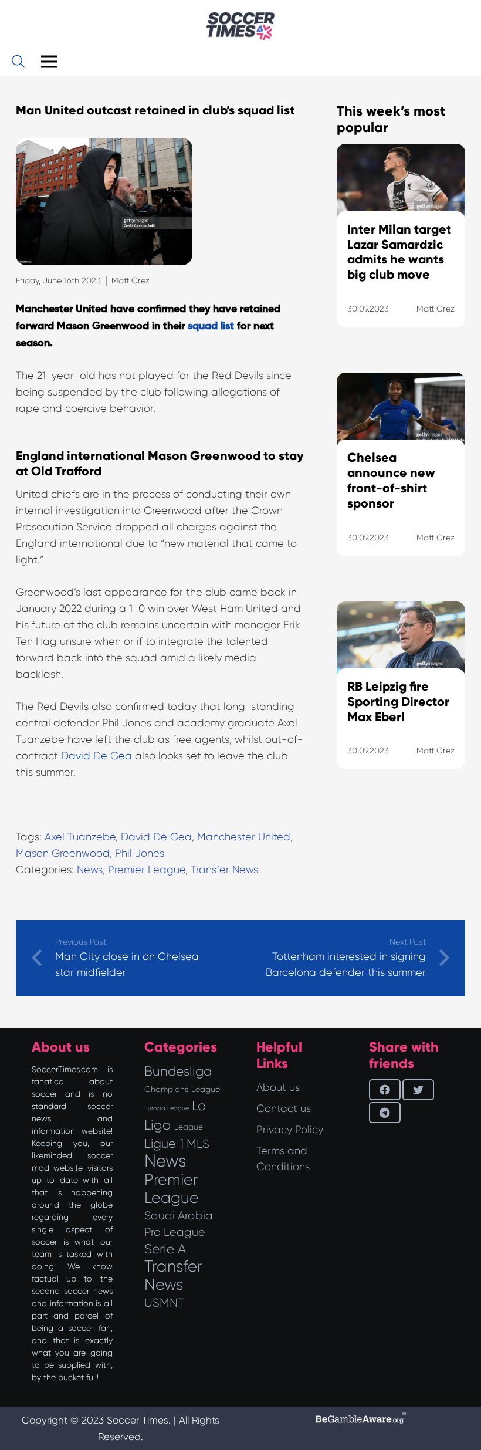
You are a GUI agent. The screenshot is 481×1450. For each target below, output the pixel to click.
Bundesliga (178, 1071)
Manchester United (243, 837)
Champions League (182, 1089)
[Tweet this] (418, 1089)
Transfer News (224, 870)
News (90, 870)
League (188, 1127)
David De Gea (96, 756)
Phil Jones (139, 853)
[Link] (240, 26)
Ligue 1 (164, 1143)
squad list (211, 326)
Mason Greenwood (63, 853)
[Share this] (385, 1089)
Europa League (166, 1108)
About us (278, 1087)
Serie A (165, 1248)
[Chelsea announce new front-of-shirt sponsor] (401, 479)
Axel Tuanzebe (80, 837)
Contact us (283, 1108)
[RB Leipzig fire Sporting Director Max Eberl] (401, 700)
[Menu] (49, 61)
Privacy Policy (289, 1129)
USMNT (164, 1303)
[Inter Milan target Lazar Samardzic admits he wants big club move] (401, 250)
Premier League (146, 870)
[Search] (18, 61)
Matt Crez (130, 280)
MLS (198, 1144)
